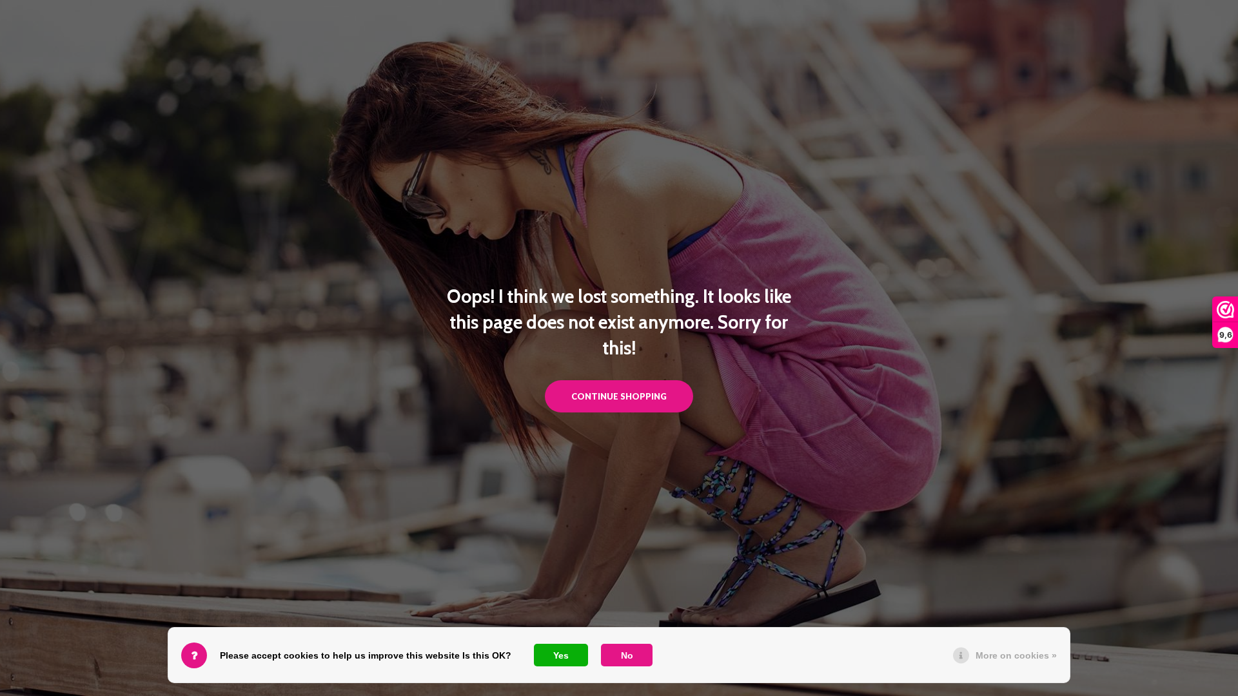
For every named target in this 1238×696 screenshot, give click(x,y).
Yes (561, 655)
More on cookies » (1016, 655)
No (627, 655)
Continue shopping (619, 396)
